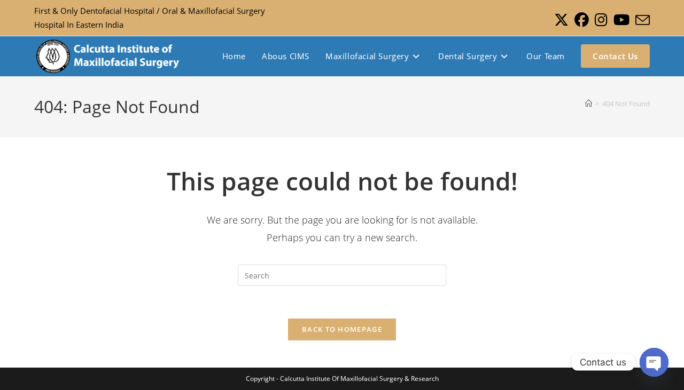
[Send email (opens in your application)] (641, 20)
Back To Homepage (342, 329)
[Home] (588, 103)
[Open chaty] (654, 362)
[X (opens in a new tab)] (561, 20)
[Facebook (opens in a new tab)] (581, 20)
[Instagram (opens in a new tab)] (601, 20)
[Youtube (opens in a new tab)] (621, 20)
